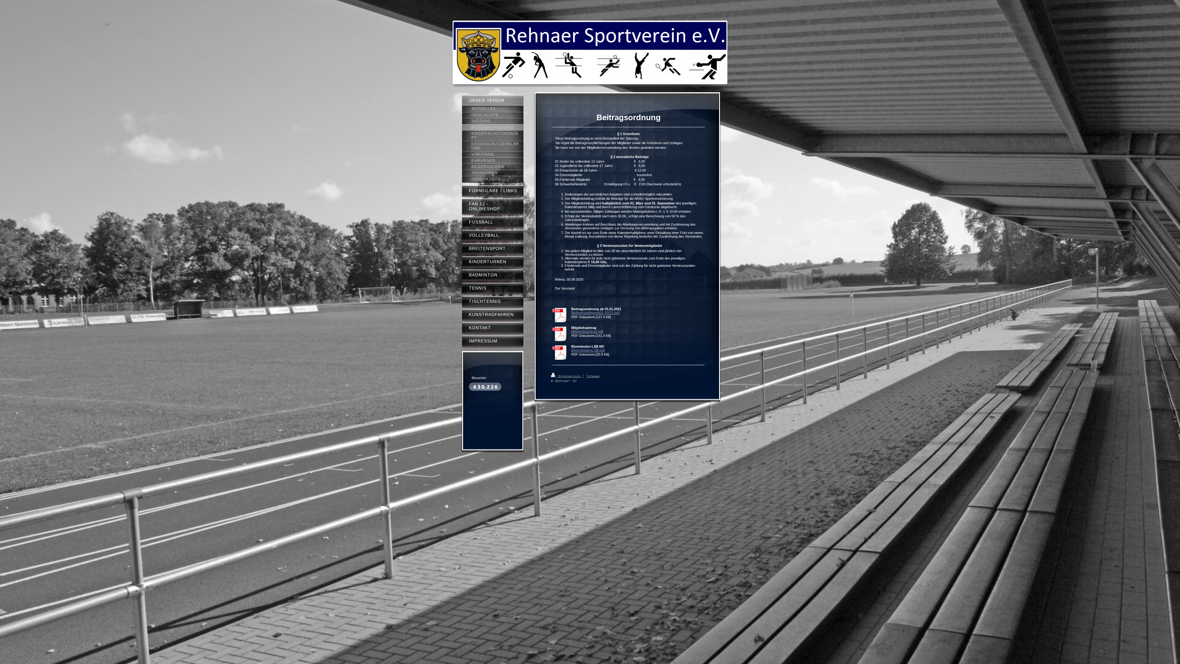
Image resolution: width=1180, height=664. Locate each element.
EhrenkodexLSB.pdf (588, 350)
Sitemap (593, 376)
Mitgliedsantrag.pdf (587, 332)
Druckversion (569, 376)
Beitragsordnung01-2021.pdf (595, 313)
